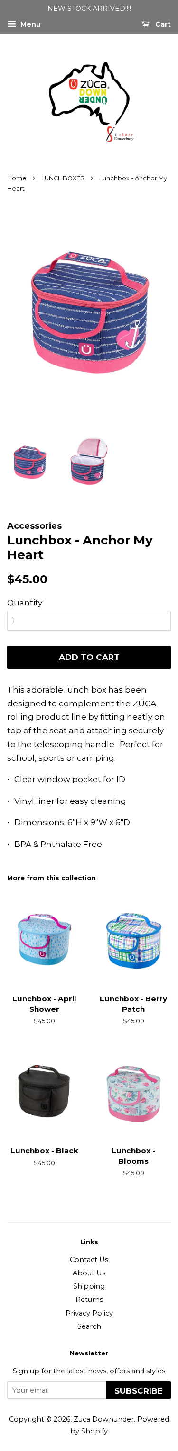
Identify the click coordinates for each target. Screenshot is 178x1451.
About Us (89, 1273)
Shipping (89, 1286)
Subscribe (138, 1391)
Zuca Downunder (104, 1419)
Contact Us (89, 1259)
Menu (30, 24)
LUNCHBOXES (62, 178)
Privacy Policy (89, 1313)
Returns (89, 1299)
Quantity (24, 602)
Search (89, 1326)
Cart (162, 24)
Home (17, 178)
